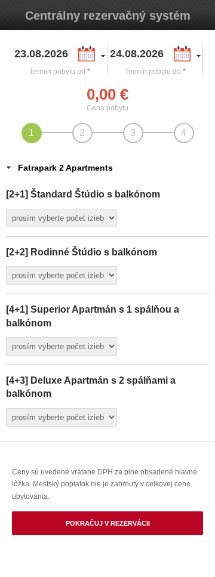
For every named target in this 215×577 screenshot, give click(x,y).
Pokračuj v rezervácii (108, 523)
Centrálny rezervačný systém (108, 15)
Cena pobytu (107, 108)
